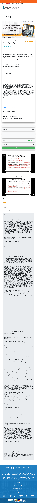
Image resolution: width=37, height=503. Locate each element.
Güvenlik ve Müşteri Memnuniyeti (12, 496)
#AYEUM (4, 107)
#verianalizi (13, 107)
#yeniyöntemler (8, 107)
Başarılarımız (33, 495)
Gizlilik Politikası (26, 496)
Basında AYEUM (4, 496)
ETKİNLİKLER (18, 467)
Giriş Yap (18, 3)
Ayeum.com (18, 501)
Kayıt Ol (13, 3)
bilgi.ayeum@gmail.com (19, 488)
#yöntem (16, 107)
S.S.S (24, 467)
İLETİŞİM (30, 467)
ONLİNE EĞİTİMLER (13, 468)
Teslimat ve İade (21, 496)
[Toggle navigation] (33, 8)
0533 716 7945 (19, 490)
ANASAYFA (7, 467)
